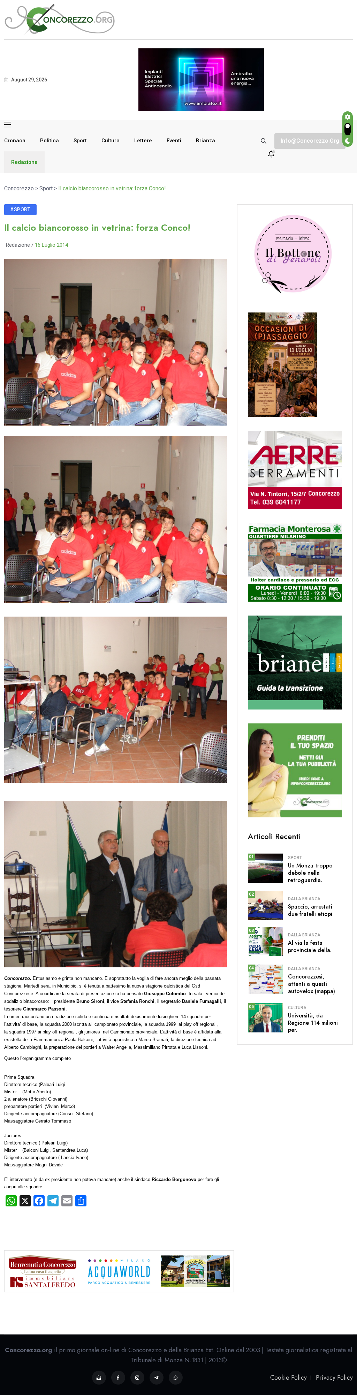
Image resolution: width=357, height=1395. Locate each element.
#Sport (20, 209)
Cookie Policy (288, 1377)
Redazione (24, 162)
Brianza (205, 140)
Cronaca (14, 140)
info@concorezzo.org (310, 140)
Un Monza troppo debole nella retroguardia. (310, 873)
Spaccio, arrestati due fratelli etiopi (310, 910)
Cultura (110, 140)
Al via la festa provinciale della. (310, 946)
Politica (49, 140)
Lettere (143, 140)
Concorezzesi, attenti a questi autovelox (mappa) (311, 984)
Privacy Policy (334, 1377)
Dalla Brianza (304, 899)
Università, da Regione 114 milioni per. (313, 1023)
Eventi (174, 140)
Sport (80, 140)
